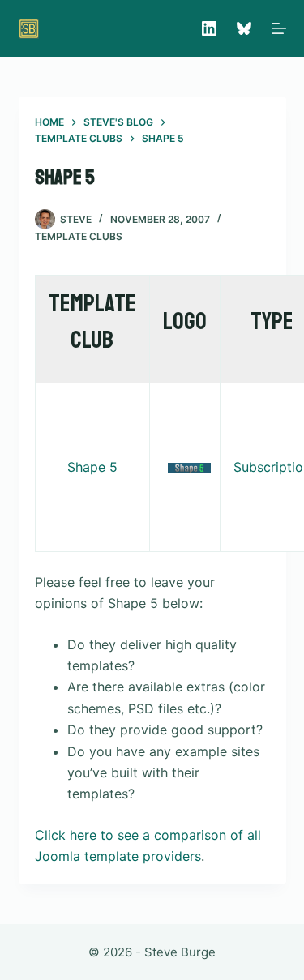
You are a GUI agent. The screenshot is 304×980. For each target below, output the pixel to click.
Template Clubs (78, 236)
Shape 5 (92, 467)
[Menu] (279, 28)
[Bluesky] (244, 28)
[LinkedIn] (209, 28)
